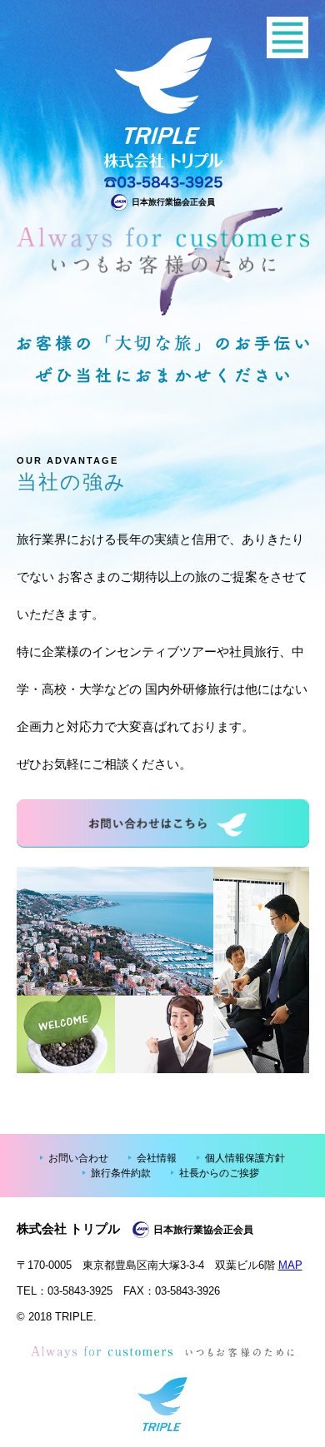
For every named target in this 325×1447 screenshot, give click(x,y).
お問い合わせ (78, 1158)
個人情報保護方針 (245, 1158)
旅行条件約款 (121, 1173)
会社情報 (157, 1158)
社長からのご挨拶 (219, 1173)
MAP (290, 1265)
